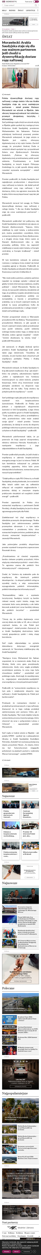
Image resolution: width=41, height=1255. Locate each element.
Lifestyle (30, 10)
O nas (4, 1233)
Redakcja (19, 1233)
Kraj (4, 10)
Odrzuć (16, 1251)
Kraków (10, 1113)
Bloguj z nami (29, 1233)
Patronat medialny (9, 1236)
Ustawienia (27, 1251)
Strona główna (6, 29)
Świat (20, 10)
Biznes (12, 10)
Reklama (11, 1233)
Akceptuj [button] (6, 1251)
